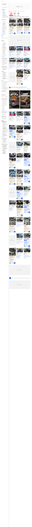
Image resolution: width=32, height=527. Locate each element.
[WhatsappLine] (13, 33)
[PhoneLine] (14, 33)
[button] (3, 93)
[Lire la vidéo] (14, 99)
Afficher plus (3, 34)
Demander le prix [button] (13, 54)
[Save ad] (14, 19)
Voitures (4, 10)
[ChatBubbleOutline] (11, 33)
